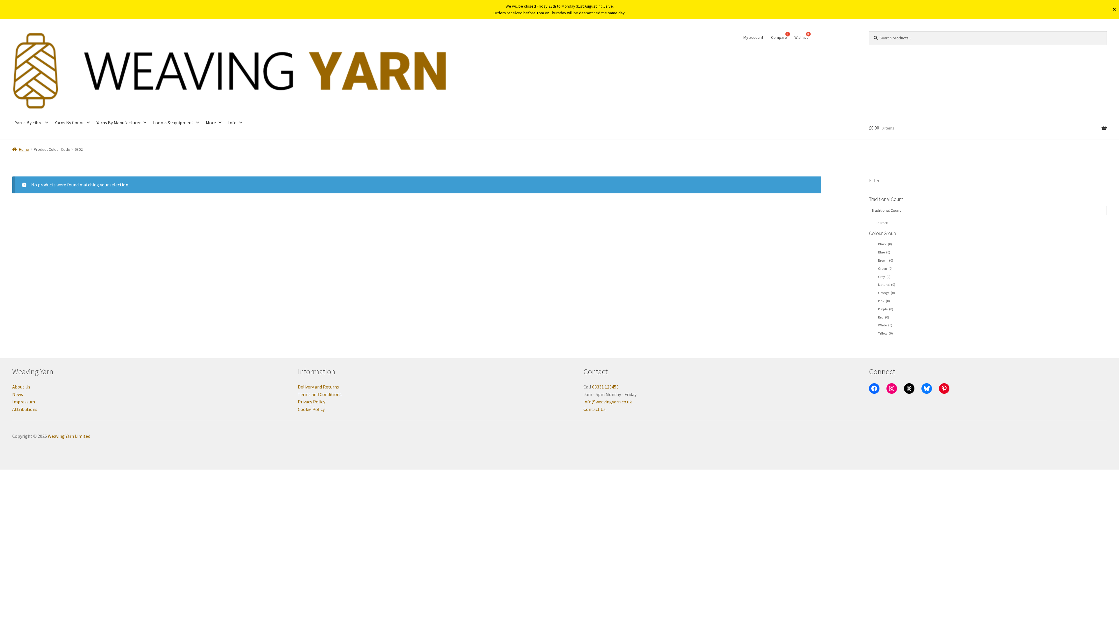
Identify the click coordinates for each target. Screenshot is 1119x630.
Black (885, 244)
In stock (882, 223)
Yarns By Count (69, 122)
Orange (886, 292)
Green (885, 268)
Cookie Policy (311, 409)
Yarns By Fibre (29, 122)
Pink (884, 301)
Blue (884, 252)
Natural (886, 284)
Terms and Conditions (320, 394)
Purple (885, 309)
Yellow (885, 333)
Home (24, 149)
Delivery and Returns (318, 387)
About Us (21, 387)
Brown (885, 260)
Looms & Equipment (173, 122)
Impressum (23, 402)
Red (883, 317)
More (211, 122)
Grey (884, 276)
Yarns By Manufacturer (118, 122)
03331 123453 (605, 387)
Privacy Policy (311, 402)
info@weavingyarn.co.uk (607, 402)
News (17, 394)
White (885, 325)
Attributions (24, 409)
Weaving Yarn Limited (69, 436)
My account (753, 37)
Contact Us (594, 409)
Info (232, 122)
